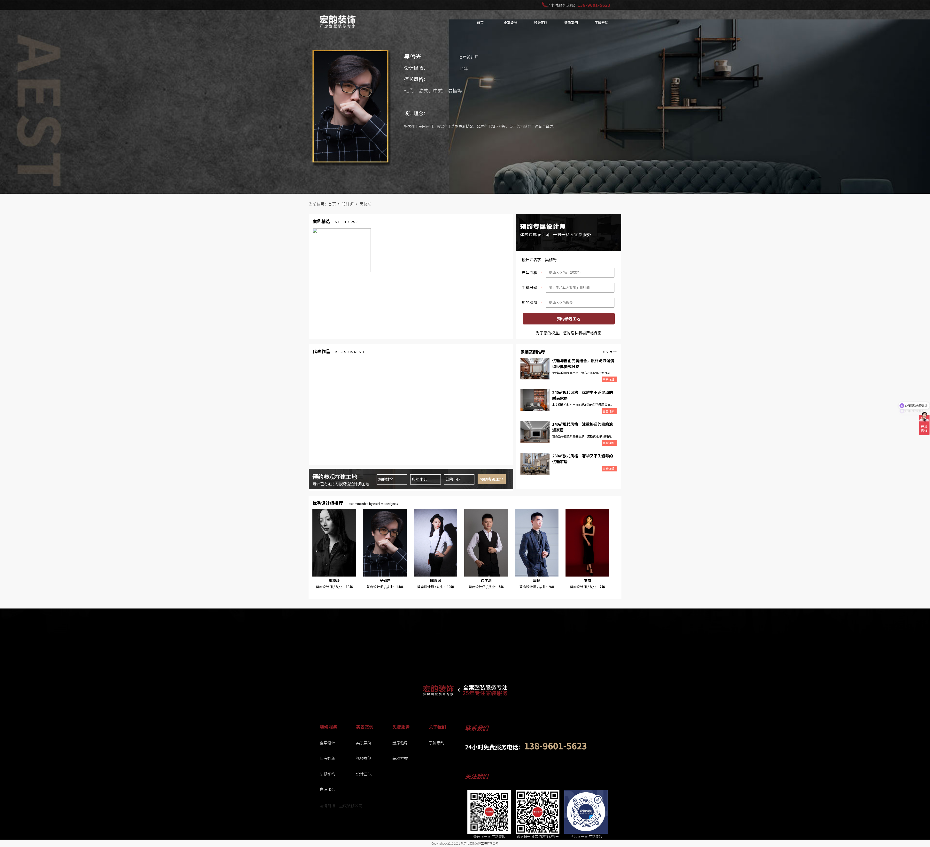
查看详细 (608, 379)
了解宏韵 (436, 743)
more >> (610, 351)
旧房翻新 (327, 758)
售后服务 (327, 789)
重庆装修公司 (350, 805)
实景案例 (364, 743)
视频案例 (364, 758)
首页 (480, 22)
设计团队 (541, 22)
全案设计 (510, 22)
